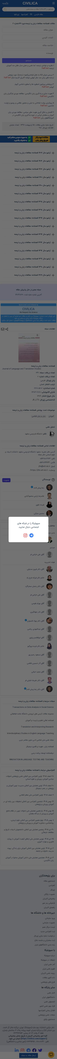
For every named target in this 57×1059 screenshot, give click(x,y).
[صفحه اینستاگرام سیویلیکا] (25, 535)
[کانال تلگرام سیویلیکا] (31, 535)
